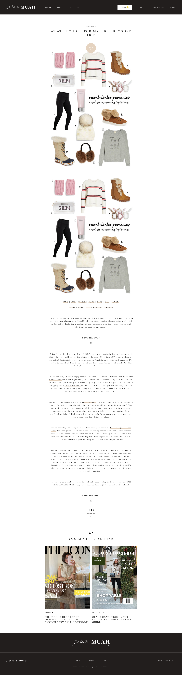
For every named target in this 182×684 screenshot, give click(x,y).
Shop (141, 7)
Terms (106, 667)
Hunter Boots (55, 380)
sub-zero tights (89, 402)
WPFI (174, 660)
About (78, 660)
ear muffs (75, 450)
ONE (65, 302)
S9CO (168, 660)
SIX (107, 302)
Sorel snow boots (73, 385)
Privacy (97, 667)
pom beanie (60, 450)
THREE (82, 302)
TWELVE (108, 307)
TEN (88, 307)
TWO (73, 302)
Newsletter (158, 7)
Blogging (90, 26)
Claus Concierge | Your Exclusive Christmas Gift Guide (112, 619)
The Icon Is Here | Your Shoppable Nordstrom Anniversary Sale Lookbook (66, 619)
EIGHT (72, 307)
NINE (80, 307)
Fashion (47, 7)
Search (173, 7)
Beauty (60, 7)
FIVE (99, 302)
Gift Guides (97, 612)
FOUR (91, 302)
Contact (91, 660)
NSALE (123, 7)
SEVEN (115, 302)
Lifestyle (74, 7)
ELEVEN (97, 307)
